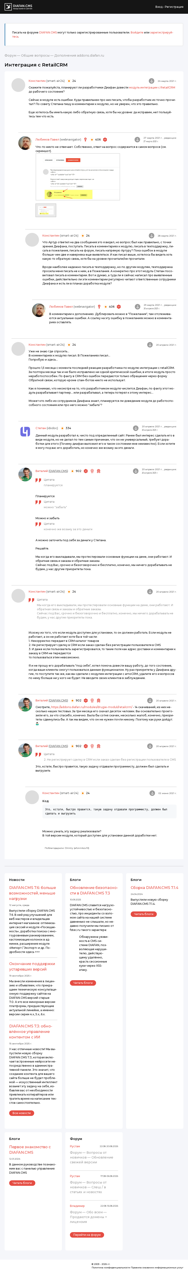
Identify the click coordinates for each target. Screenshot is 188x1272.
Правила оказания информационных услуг (157, 1267)
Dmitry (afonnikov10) (77, 848)
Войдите (137, 32)
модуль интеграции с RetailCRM (152, 87)
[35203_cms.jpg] (46, 210)
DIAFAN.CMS (48, 32)
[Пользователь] (18, 85)
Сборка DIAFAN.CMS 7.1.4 (154, 888)
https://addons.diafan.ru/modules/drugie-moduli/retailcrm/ (91, 707)
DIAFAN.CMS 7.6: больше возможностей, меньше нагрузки (32, 893)
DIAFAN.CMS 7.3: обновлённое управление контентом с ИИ (30, 1031)
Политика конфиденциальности (111, 1267)
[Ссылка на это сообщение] (151, 81)
